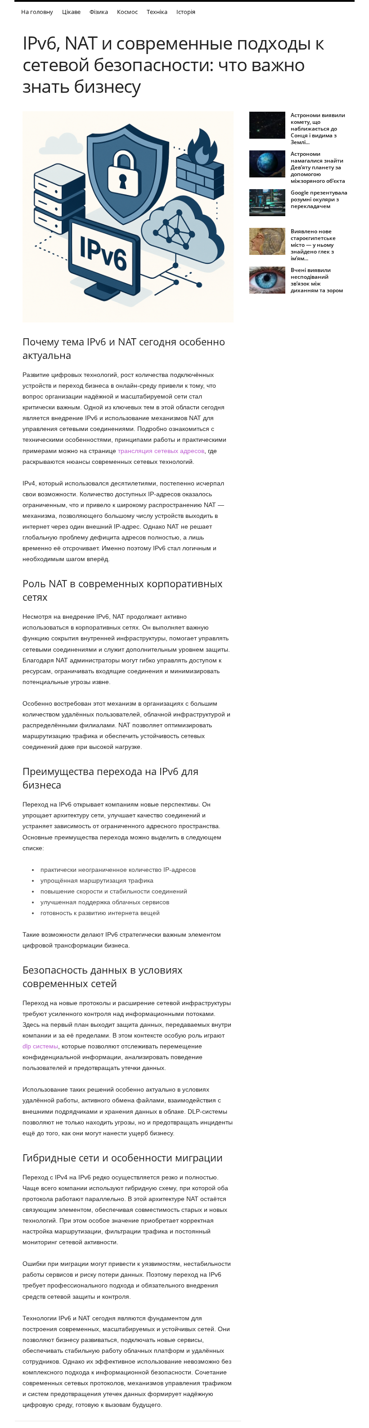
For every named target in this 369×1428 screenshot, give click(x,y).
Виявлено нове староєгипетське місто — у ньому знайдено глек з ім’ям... (313, 244)
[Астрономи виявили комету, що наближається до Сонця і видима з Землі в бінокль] (267, 125)
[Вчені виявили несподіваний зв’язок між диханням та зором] (267, 280)
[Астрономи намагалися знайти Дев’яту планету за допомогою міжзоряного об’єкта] (267, 163)
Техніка (157, 12)
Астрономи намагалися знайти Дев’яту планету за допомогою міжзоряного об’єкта (318, 167)
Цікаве (71, 12)
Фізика (99, 12)
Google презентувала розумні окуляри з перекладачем (319, 199)
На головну (37, 12)
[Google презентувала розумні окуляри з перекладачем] (267, 202)
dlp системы (40, 1046)
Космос (127, 12)
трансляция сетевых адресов (161, 450)
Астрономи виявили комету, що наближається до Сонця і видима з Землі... (318, 128)
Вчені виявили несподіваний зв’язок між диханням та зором (317, 280)
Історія (185, 12)
